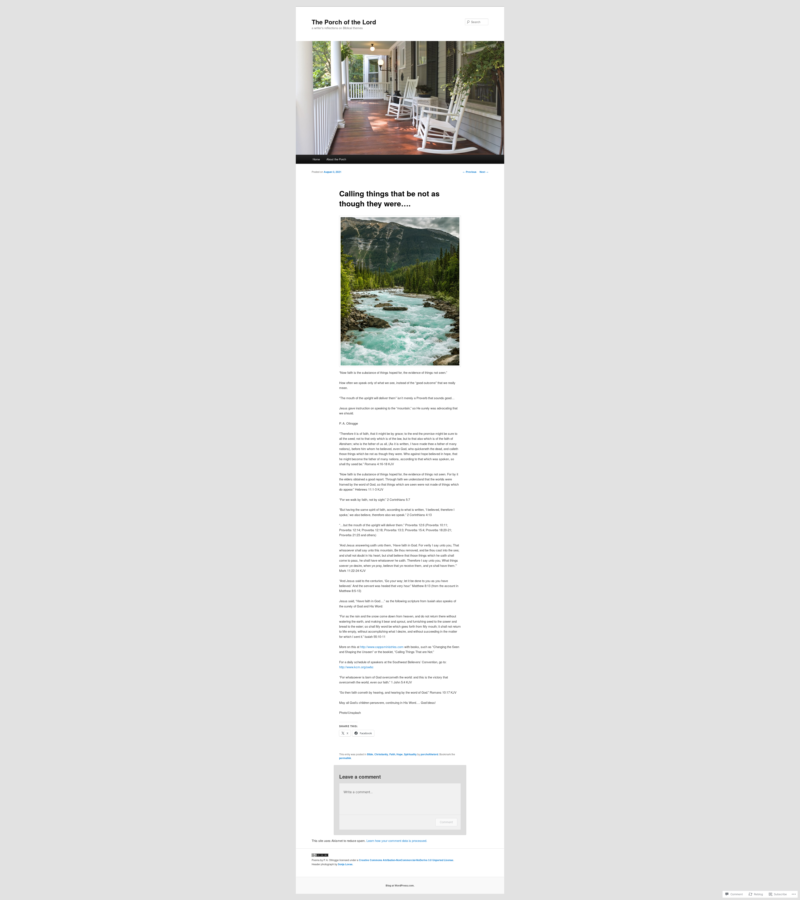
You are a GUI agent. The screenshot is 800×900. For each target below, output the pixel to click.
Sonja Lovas (345, 864)
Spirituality (410, 754)
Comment (446, 822)
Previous (469, 172)
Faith (392, 754)
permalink (345, 758)
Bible (370, 754)
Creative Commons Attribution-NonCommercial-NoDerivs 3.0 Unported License (406, 860)
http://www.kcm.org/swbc (356, 667)
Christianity (381, 754)
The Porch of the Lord (344, 21)
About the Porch (336, 159)
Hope (399, 754)
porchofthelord (429, 754)
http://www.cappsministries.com (382, 646)
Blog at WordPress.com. (400, 885)
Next (484, 172)
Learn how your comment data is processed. (396, 840)
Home (316, 159)
